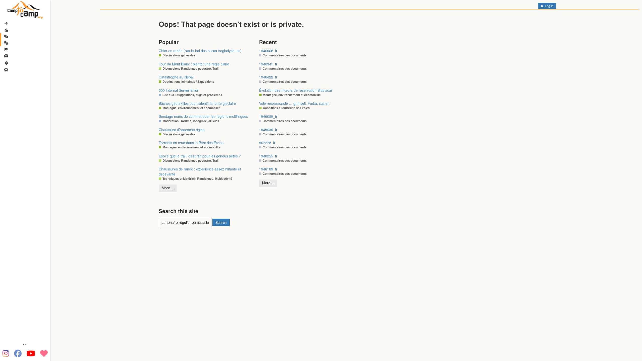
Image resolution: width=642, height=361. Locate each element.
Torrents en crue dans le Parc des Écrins (191, 142)
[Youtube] (31, 353)
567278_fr (267, 142)
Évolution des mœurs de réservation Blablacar (295, 90)
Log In (548, 6)
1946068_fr (268, 50)
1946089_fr (268, 116)
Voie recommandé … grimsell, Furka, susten (294, 103)
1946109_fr (268, 168)
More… (168, 187)
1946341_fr (268, 63)
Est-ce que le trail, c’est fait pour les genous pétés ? (200, 155)
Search (221, 222)
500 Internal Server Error (178, 90)
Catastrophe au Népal (176, 76)
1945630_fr (268, 129)
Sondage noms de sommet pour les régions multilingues (203, 116)
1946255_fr (268, 155)
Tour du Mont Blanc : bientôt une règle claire (194, 63)
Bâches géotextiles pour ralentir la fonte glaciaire (197, 103)
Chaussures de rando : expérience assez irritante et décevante (200, 171)
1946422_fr (268, 76)
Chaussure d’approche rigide (182, 129)
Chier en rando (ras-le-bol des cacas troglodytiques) (200, 50)
